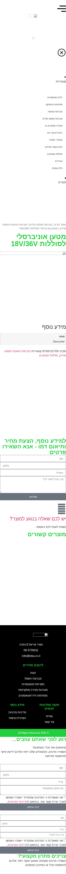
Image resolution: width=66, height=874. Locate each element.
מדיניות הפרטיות (17, 801)
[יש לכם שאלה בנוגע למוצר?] (61, 509)
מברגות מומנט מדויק (40, 224)
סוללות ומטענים (48, 355)
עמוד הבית (60, 224)
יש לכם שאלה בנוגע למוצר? (38, 519)
